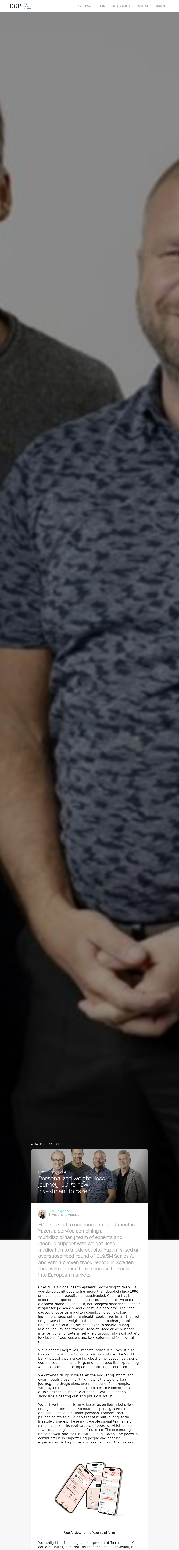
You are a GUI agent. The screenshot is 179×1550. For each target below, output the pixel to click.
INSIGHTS (163, 6)
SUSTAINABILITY (121, 6)
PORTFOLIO (144, 6)
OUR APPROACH (84, 6)
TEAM (101, 6)
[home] (20, 6)
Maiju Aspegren (60, 1211)
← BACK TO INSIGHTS (47, 1144)
